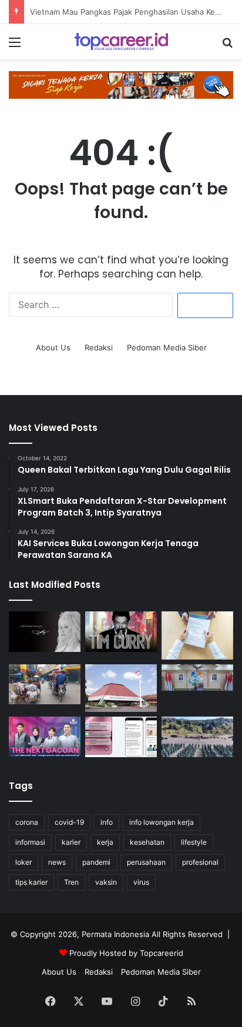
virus (141, 882)
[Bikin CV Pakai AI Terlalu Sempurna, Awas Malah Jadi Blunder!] (197, 635)
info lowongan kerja (161, 822)
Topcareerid (161, 953)
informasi (30, 842)
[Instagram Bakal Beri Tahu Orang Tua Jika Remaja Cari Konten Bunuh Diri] (121, 737)
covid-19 (69, 822)
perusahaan (146, 862)
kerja (105, 842)
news (57, 862)
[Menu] (15, 46)
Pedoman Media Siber (167, 347)
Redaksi (99, 347)
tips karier (31, 882)
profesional (200, 862)
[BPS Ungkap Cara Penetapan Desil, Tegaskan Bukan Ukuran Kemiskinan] (197, 677)
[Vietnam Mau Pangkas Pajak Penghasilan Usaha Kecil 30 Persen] (44, 684)
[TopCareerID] (121, 41)
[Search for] (227, 46)
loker (23, 862)
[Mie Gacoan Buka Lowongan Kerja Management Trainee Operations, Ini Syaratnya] (44, 737)
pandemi (96, 862)
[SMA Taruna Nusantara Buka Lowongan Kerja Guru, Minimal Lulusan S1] (121, 688)
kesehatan (147, 842)
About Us (53, 347)
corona (26, 822)
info (106, 822)
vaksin (106, 882)
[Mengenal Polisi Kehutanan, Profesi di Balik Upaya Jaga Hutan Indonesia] (197, 737)
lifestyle (194, 842)
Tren (71, 882)
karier (71, 842)
